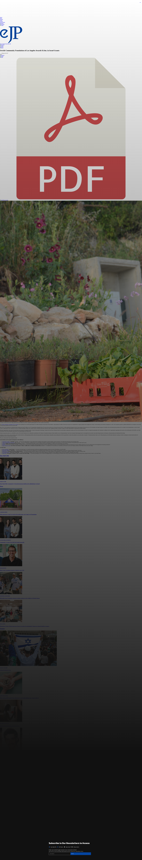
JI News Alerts (76, 847)
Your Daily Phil (53, 847)
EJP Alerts (61, 847)
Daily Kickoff (68, 847)
